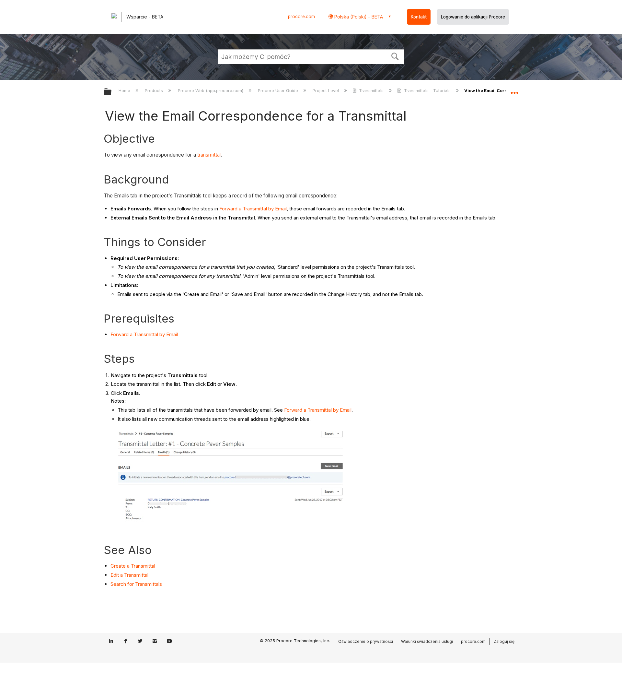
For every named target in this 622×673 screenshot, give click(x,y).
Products (154, 90)
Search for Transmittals (136, 584)
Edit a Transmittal (129, 575)
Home (125, 90)
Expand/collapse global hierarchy (111, 92)
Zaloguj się (504, 641)
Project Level (326, 90)
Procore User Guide (278, 90)
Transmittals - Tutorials (427, 90)
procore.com (301, 16)
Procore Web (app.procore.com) (211, 90)
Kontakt (419, 16)
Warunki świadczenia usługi (427, 641)
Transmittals (371, 90)
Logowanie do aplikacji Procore (473, 16)
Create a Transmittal (132, 566)
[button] (395, 56)
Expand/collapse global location (514, 90)
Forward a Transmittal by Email (253, 209)
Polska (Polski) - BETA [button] (358, 16)
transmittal (209, 155)
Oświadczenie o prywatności (365, 641)
